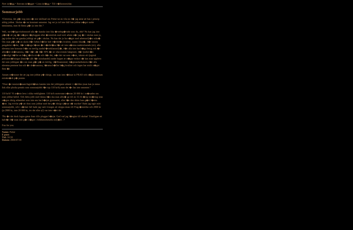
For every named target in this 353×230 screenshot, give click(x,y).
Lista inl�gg (43, 3)
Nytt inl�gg (8, 3)
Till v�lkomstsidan (62, 3)
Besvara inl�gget (25, 3)
